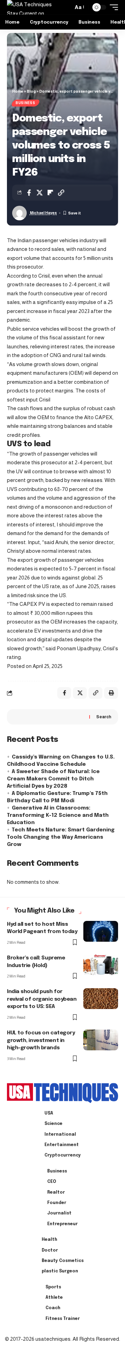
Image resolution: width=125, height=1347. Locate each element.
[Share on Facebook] (29, 192)
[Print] (111, 693)
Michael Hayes (43, 213)
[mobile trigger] (112, 7)
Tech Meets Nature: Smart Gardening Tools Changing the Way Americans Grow (61, 837)
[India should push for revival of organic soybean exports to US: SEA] (100, 998)
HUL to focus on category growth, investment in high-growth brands (41, 1040)
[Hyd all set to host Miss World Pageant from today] (100, 931)
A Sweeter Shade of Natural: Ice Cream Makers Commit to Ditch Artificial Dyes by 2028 (53, 779)
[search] (66, 7)
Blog (31, 91)
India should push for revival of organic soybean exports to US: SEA (42, 999)
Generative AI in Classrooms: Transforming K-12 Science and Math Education (58, 815)
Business (25, 103)
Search (103, 716)
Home (17, 91)
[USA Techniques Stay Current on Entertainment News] (34, 7)
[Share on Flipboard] (50, 192)
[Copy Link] (61, 192)
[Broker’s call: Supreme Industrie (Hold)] (100, 965)
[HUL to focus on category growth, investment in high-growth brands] (100, 1040)
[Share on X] (39, 192)
